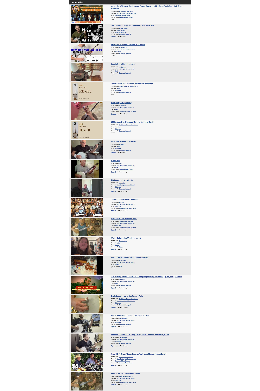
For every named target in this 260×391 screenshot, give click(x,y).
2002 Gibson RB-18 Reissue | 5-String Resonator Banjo (132, 122)
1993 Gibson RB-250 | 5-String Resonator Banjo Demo (132, 83)
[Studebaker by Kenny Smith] (87, 188)
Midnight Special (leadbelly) (121, 103)
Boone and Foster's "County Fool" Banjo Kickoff (130, 315)
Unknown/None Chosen (122, 15)
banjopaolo (122, 67)
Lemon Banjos (123, 318)
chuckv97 (122, 279)
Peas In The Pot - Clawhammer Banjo (125, 373)
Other (118, 88)
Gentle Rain (115, 160)
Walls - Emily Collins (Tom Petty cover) (126, 238)
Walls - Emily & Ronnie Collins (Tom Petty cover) (129, 257)
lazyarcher (122, 183)
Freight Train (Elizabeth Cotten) (123, 64)
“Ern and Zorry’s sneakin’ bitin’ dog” (125, 199)
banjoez (121, 144)
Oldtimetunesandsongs (126, 221)
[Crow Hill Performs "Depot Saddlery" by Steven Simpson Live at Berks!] (87, 362)
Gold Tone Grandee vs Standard (123, 141)
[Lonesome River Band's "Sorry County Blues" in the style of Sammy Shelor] (87, 342)
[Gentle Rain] (87, 168)
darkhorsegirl (123, 241)
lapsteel (121, 202)
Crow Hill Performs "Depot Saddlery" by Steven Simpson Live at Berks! (138, 354)
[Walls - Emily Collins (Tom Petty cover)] (87, 246)
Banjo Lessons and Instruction (126, 50)
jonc (120, 163)
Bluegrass (118, 51)
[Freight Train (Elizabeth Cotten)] (87, 72)
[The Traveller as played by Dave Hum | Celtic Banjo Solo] (87, 33)
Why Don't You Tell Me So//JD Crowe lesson (128, 45)
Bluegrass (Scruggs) (125, 34)
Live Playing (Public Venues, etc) (126, 13)
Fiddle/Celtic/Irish (120, 32)
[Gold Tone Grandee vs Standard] (87, 149)
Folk (116, 71)
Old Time (118, 206)
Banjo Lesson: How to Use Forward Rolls (127, 296)
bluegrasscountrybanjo (126, 11)
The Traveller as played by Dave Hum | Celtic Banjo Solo (132, 25)
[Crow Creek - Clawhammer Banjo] (87, 226)
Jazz (116, 167)
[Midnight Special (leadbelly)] (87, 110)
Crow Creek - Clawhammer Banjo (124, 218)
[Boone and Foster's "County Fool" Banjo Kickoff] (87, 323)
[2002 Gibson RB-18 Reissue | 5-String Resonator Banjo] (87, 130)
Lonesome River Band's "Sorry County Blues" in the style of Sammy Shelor (140, 334)
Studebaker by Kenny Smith (122, 180)
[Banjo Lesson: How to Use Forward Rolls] (87, 304)
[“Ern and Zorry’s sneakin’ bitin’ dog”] (87, 207)
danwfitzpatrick (123, 28)
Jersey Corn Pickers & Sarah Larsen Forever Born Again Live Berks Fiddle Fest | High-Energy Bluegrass (147, 7)
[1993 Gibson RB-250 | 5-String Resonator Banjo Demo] (87, 91)
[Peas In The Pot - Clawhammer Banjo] (87, 381)
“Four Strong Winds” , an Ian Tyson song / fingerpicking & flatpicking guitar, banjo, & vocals (146, 276)
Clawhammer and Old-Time (127, 111)
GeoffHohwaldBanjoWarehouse (128, 86)
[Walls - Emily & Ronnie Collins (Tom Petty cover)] (87, 265)
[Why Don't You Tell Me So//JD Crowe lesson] (87, 52)
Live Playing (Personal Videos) (126, 69)
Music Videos (121, 30)
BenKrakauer (123, 48)
